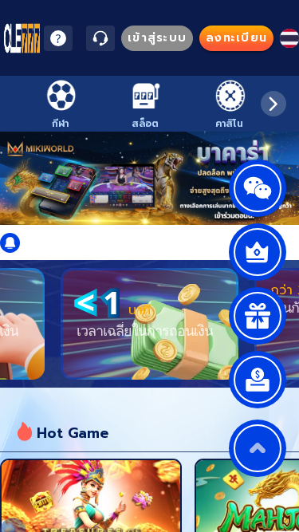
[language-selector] (289, 38)
